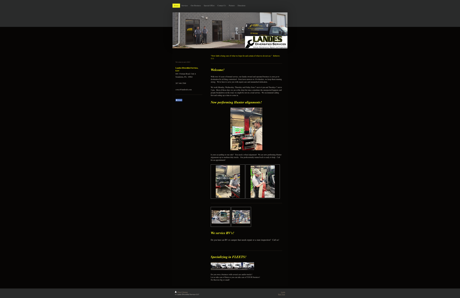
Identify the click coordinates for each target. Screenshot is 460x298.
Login (283, 292)
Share (180, 100)
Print (179, 292)
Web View (281, 294)
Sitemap (185, 292)
